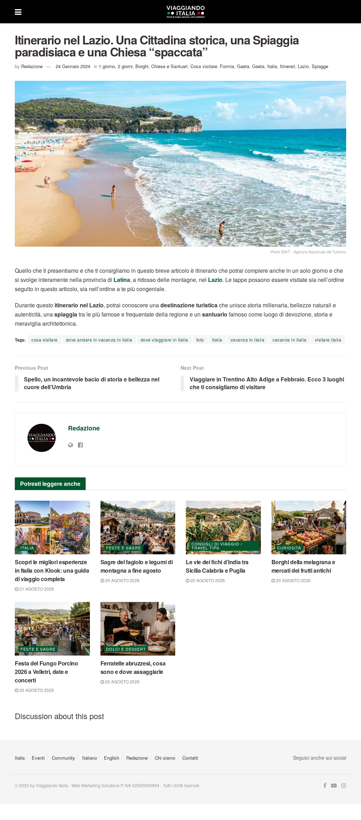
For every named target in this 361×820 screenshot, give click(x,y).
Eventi (38, 757)
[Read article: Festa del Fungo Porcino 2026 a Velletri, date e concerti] (52, 629)
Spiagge (320, 66)
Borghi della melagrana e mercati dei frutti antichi (303, 566)
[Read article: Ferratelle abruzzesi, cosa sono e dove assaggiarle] (138, 629)
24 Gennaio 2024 (73, 66)
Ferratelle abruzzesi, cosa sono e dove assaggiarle (133, 667)
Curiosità (289, 547)
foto (200, 340)
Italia (272, 66)
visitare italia (328, 340)
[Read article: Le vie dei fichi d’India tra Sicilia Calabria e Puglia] (223, 527)
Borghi (141, 66)
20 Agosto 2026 (122, 580)
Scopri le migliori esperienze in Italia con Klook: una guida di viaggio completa (52, 570)
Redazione (32, 66)
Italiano (89, 757)
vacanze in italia (290, 340)
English (111, 757)
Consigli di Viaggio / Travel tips (216, 545)
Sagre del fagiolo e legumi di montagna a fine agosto (136, 566)
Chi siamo (165, 757)
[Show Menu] (18, 11)
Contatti (190, 757)
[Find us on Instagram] (343, 786)
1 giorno (107, 66)
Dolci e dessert (126, 649)
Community (63, 757)
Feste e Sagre (123, 547)
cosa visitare (44, 340)
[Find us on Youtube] (334, 786)
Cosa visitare (203, 66)
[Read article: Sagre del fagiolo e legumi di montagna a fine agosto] (138, 527)
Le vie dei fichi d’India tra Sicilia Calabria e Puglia (217, 566)
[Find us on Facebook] (324, 786)
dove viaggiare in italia (164, 340)
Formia (227, 66)
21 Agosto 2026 (36, 589)
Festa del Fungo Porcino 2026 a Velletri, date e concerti (46, 671)
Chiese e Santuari (169, 66)
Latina (122, 280)
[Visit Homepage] (185, 12)
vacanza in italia (248, 340)
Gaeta (243, 66)
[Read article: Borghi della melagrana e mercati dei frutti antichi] (309, 527)
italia (217, 340)
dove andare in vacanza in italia (99, 340)
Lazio (303, 66)
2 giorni (125, 66)
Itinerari (287, 66)
